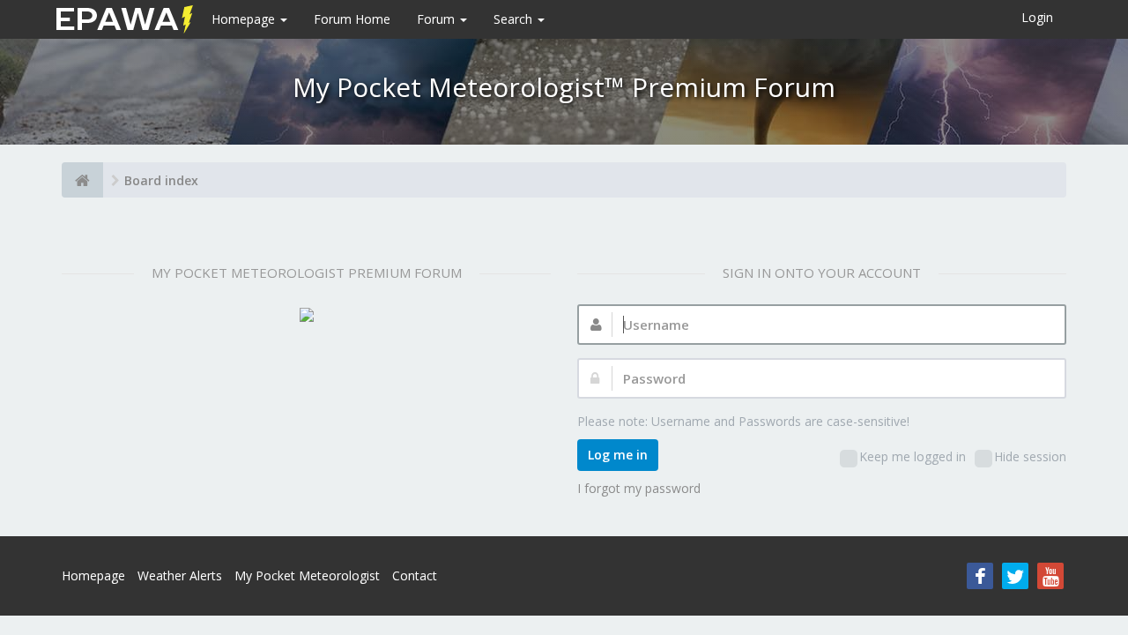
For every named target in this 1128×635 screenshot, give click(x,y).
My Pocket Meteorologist (307, 575)
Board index (161, 180)
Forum (437, 19)
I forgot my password (639, 488)
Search (515, 19)
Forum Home (352, 19)
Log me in (618, 454)
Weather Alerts (179, 575)
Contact (414, 575)
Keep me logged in (912, 456)
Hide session (1030, 456)
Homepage (245, 19)
